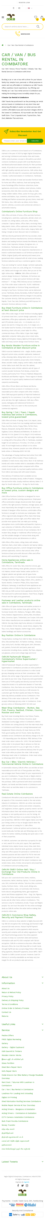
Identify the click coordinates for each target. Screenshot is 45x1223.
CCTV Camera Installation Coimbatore (18, 1117)
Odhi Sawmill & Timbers (12, 1051)
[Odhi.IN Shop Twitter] (22, 1185)
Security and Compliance (22, 1210)
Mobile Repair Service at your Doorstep (18, 1105)
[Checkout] (19, 8)
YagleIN (26, 1182)
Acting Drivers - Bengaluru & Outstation (18, 1109)
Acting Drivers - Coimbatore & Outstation (19, 1113)
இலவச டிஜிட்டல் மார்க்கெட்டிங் (12, 1059)
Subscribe (35, 141)
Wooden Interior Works (11, 1055)
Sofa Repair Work (9, 1071)
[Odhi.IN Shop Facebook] (18, 1185)
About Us (5, 988)
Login (28, 2)
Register (22, 2)
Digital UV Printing (9, 1097)
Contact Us (6, 1012)
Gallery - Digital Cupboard (13, 1047)
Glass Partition (8, 1063)
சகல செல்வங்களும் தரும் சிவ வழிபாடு (16, 1149)
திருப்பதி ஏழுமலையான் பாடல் (12, 1137)
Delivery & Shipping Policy (13, 1000)
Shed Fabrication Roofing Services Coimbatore (21, 1101)
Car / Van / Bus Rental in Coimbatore (21, 45)
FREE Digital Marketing (11, 1039)
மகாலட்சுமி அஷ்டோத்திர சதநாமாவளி (15, 1141)
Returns (5, 1016)
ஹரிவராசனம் (7, 1145)
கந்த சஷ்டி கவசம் (8, 1129)
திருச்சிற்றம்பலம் (8, 1133)
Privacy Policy (7, 996)
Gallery (5, 1043)
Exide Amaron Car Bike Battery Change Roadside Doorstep (22, 1076)
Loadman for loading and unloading (17, 1093)
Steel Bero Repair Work (12, 1067)
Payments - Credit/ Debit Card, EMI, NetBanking (22, 1201)
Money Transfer (8, 1125)
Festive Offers (8, 1035)
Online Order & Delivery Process (15, 1008)
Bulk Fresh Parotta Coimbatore (15, 1121)
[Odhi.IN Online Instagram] (27, 1185)
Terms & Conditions (10, 1004)
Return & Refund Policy (11, 992)
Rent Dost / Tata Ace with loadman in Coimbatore (18, 1084)
